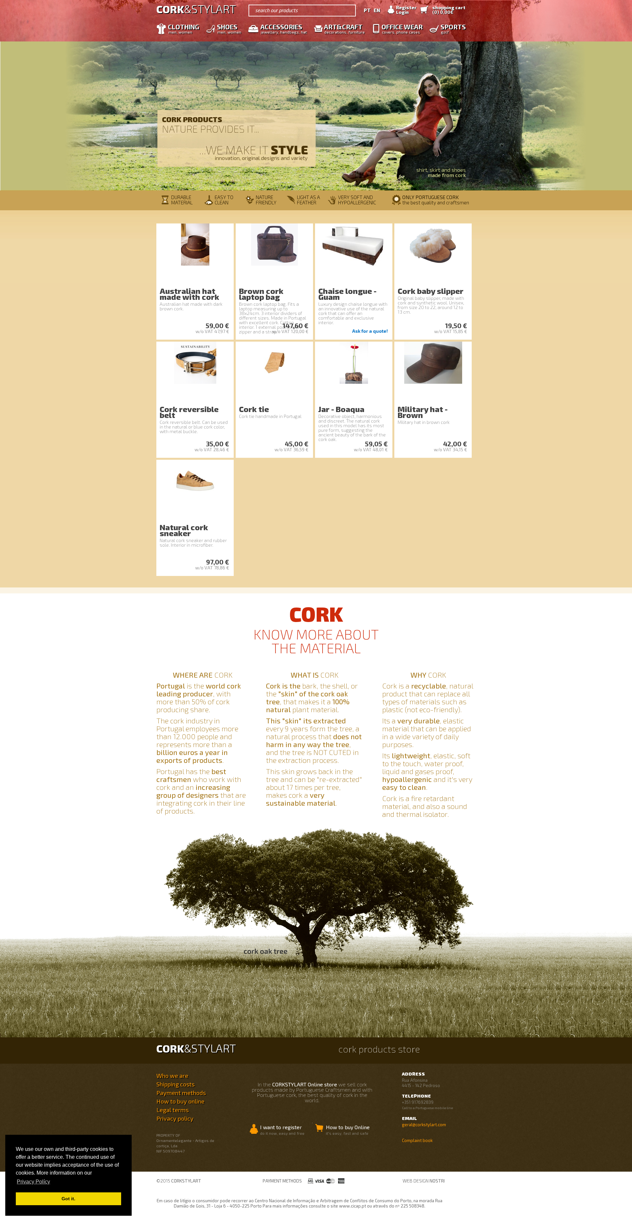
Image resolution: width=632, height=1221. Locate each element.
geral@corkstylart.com (424, 1124)
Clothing (183, 28)
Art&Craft (344, 28)
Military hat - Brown (423, 412)
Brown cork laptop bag (261, 293)
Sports (453, 28)
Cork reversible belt (189, 412)
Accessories (283, 28)
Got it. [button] (68, 1198)
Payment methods (181, 1092)
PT (367, 10)
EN (377, 10)
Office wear (402, 28)
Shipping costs (175, 1084)
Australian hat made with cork (189, 293)
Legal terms (172, 1109)
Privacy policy (175, 1118)
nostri (437, 1180)
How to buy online (180, 1101)
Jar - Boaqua (341, 409)
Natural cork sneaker (184, 530)
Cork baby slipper (430, 291)
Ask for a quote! (370, 331)
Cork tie (254, 409)
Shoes (229, 28)
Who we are (172, 1075)
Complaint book (417, 1140)
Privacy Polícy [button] (33, 1181)
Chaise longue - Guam (347, 293)
